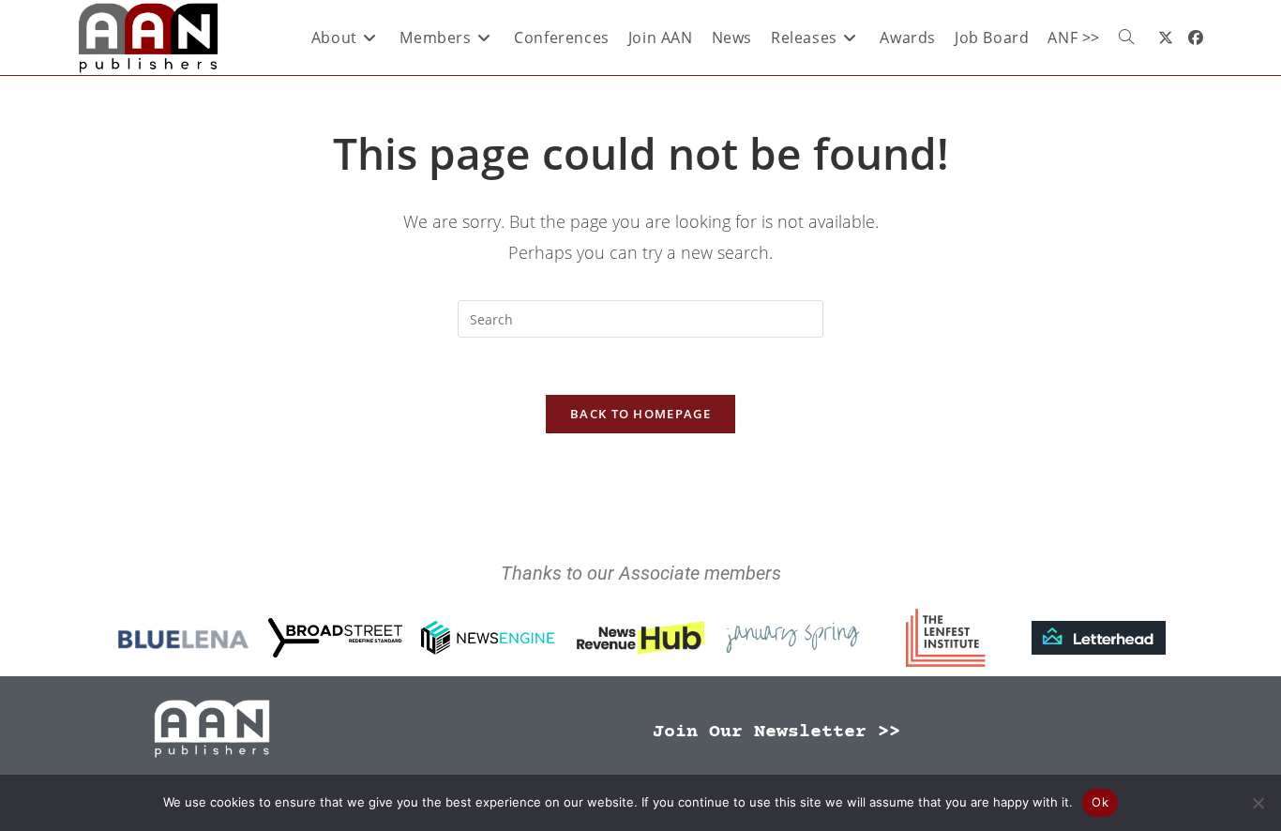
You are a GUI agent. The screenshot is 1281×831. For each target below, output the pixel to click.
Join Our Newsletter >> (776, 732)
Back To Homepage (640, 413)
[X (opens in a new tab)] (1166, 37)
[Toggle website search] (1126, 37)
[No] (1257, 802)
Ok (1100, 801)
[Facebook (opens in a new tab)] (1196, 37)
